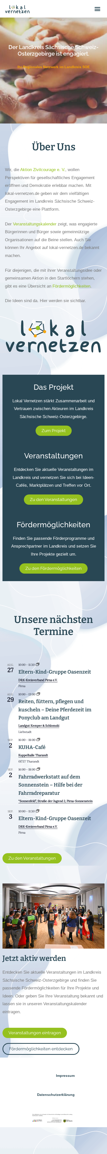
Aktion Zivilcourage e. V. (42, 169)
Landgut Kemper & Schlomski (38, 725)
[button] (97, 9)
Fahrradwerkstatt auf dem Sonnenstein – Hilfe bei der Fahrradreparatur (50, 785)
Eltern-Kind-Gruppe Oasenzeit (54, 672)
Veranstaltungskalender (34, 224)
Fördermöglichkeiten (71, 286)
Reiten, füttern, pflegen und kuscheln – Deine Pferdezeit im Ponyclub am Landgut (54, 709)
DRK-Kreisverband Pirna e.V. (37, 680)
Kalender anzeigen (17, 840)
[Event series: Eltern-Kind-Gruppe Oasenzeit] (37, 665)
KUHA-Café (32, 747)
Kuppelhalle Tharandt (33, 755)
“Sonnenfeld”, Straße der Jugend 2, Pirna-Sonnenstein (55, 801)
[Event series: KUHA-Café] (38, 740)
